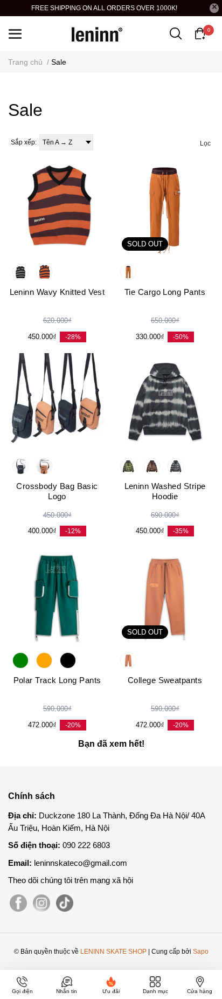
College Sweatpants (165, 680)
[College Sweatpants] (164, 595)
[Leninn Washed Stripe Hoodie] (164, 401)
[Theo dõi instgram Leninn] (41, 903)
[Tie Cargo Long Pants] (164, 207)
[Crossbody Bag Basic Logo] (57, 401)
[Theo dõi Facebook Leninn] (18, 903)
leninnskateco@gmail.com (80, 862)
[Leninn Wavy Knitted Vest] (57, 207)
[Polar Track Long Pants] (57, 595)
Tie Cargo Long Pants (164, 292)
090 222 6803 (86, 845)
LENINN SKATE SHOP (113, 951)
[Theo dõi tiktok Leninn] (64, 903)
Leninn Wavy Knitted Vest (57, 292)
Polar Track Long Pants (57, 680)
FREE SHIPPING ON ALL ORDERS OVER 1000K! (104, 8)
